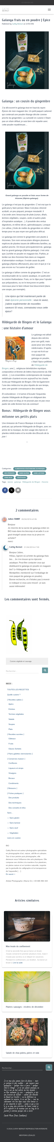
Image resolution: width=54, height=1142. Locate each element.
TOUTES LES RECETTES (18, 690)
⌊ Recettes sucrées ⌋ (15, 734)
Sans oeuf (8, 477)
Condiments (13, 783)
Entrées (12, 709)
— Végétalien (12, 833)
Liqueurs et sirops (16, 768)
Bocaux (12, 778)
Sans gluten (24, 473)
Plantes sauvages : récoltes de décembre (24, 1007)
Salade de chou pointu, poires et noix (22, 1053)
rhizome (45, 482)
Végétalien (21, 477)
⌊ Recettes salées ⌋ (15, 700)
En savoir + (10, 874)
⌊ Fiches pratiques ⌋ (15, 793)
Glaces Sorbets (15, 749)
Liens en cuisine (14, 838)
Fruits (11, 744)
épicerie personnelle (21, 300)
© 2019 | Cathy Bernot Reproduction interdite (27, 1129)
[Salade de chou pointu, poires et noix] (27, 1032)
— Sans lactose (13, 823)
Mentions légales (27, 1135)
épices (10, 482)
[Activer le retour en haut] (48, 1137)
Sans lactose (39, 473)
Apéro (11, 704)
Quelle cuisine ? (13, 695)
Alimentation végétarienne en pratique (30, 468)
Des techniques (15, 803)
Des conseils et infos (17, 808)
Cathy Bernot (15, 547)
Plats (11, 729)
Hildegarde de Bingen (31, 482)
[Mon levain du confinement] (27, 926)
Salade (11, 719)
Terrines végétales (16, 714)
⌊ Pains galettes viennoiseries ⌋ (20, 754)
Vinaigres (12, 773)
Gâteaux (12, 739)
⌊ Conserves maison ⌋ (16, 759)
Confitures (13, 763)
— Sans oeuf (12, 828)
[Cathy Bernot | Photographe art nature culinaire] (7, 9)
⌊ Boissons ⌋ (12, 788)
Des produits (9, 473)
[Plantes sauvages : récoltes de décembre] (27, 986)
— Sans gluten (13, 818)
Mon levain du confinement (18, 946)
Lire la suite (18, 963)
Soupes (12, 724)
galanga (17, 482)
